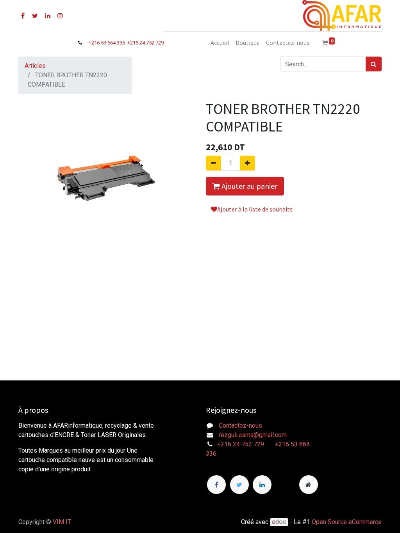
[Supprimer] (213, 163)
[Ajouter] (247, 163)
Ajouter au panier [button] (248, 186)
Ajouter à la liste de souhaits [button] (255, 209)
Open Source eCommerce (347, 522)
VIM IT (62, 522)
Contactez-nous (240, 425)
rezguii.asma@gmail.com (253, 435)
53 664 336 (113, 43)
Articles (35, 65)
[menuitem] (219, 42)
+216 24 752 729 (145, 43)
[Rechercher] (374, 64)
